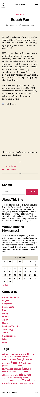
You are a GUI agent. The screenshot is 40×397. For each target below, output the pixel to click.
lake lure (6, 371)
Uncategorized (9, 336)
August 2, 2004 (28, 25)
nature (20, 372)
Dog (4, 310)
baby (12, 354)
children (17, 357)
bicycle (23, 354)
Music (5, 323)
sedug (4, 381)
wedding (20, 383)
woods (25, 383)
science (31, 378)
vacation (7, 383)
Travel (5, 333)
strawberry (18, 381)
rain (10, 378)
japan (26, 368)
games (5, 366)
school (25, 378)
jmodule (14, 25)
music (14, 372)
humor (20, 366)
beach (17, 354)
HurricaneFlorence (11, 368)
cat (11, 356)
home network (13, 366)
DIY (31, 360)
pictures (25, 375)
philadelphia (7, 375)
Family (5, 313)
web (15, 383)
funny (30, 363)
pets (26, 371)
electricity (6, 363)
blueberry (5, 357)
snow (12, 381)
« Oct (5, 285)
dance (13, 359)
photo (15, 375)
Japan (5, 320)
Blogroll (5, 300)
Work (4, 342)
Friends (5, 316)
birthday (31, 354)
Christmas (26, 357)
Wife (4, 339)
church (5, 359)
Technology (7, 329)
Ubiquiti (33, 381)
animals (5, 354)
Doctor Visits (8, 307)
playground (5, 378)
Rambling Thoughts (11, 326)
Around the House (10, 297)
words (31, 384)
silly (8, 381)
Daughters (20, 14)
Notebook (20, 4)
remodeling (17, 378)
